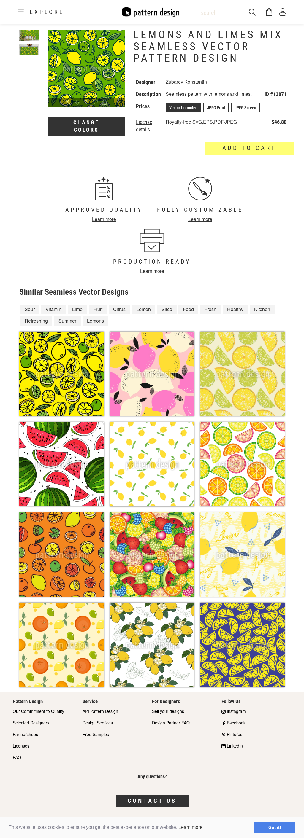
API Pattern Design (100, 711)
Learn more (104, 219)
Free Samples (96, 734)
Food (188, 309)
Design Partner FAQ (171, 723)
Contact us (152, 800)
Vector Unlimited (183, 107)
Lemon (143, 309)
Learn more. (191, 827)
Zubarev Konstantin (186, 81)
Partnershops (25, 734)
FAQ (17, 757)
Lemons (95, 320)
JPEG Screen (245, 107)
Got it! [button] (274, 827)
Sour (30, 309)
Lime (77, 309)
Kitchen (262, 309)
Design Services (98, 723)
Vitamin (53, 309)
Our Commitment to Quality (38, 711)
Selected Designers (31, 723)
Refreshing (36, 320)
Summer (67, 320)
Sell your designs (168, 711)
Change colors (86, 126)
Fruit (97, 309)
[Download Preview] (77, 102)
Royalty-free (178, 121)
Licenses (21, 746)
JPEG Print (216, 107)
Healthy (235, 309)
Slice (167, 309)
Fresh (210, 309)
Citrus (119, 309)
